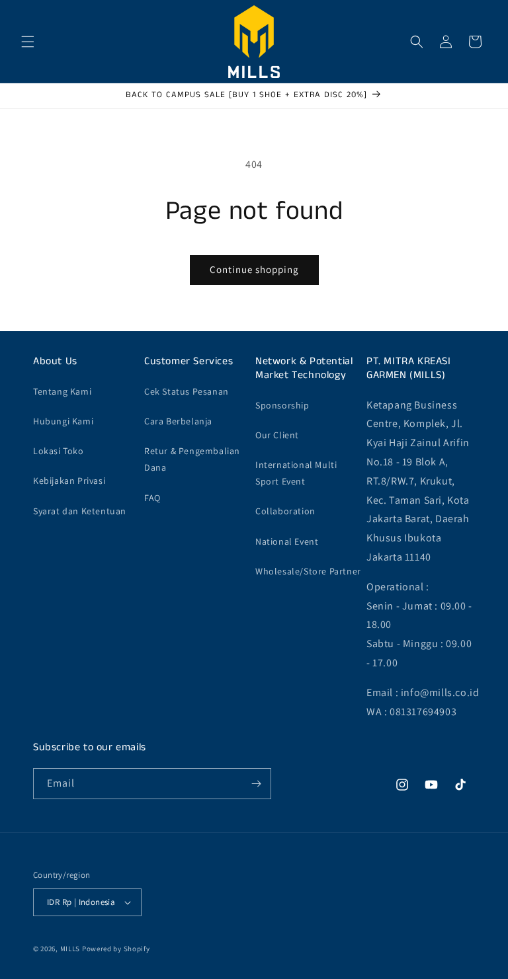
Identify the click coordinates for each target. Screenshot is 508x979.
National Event (286, 541)
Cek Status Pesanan (186, 391)
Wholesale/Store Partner (308, 571)
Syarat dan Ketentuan (79, 511)
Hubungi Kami (63, 421)
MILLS (70, 948)
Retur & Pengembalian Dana (192, 459)
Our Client (277, 435)
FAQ (152, 498)
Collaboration (285, 511)
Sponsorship (282, 405)
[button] (27, 41)
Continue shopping (254, 269)
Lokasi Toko (58, 451)
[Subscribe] (256, 783)
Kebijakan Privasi (69, 481)
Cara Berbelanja (178, 421)
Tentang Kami (62, 391)
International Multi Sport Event (296, 473)
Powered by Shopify (116, 948)
